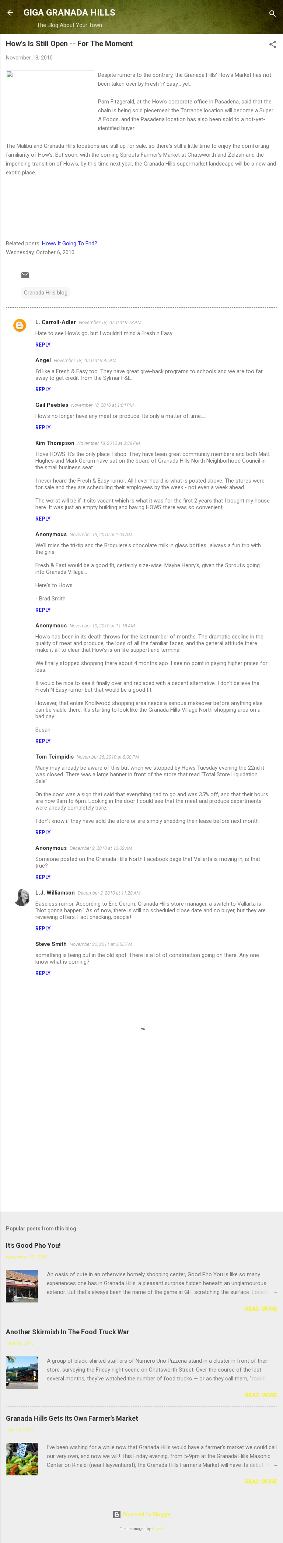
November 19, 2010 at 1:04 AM (101, 534)
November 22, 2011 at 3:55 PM (101, 944)
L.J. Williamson (55, 892)
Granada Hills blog (45, 292)
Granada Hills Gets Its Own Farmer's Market (72, 1418)
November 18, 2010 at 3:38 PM (108, 443)
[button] (272, 45)
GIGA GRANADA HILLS (69, 12)
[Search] (272, 15)
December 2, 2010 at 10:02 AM (101, 848)
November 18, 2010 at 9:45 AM (85, 360)
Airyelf (157, 1528)
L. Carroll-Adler (55, 322)
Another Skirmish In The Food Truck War (67, 1332)
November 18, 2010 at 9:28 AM (110, 322)
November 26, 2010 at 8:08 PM (108, 757)
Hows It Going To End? (69, 243)
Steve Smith (51, 944)
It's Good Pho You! (33, 1245)
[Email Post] (25, 278)
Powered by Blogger (146, 1514)
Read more (261, 1308)
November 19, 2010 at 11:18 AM (102, 626)
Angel (43, 360)
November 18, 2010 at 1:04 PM (102, 405)
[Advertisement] (141, 1148)
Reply (42, 345)
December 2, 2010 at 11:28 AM (109, 893)
